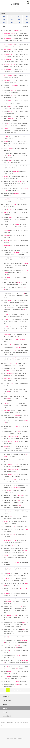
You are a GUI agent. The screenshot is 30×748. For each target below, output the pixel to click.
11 (14, 690)
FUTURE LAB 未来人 (8, 719)
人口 (19, 22)
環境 (27, 16)
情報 (12, 22)
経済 (12, 19)
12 (17, 690)
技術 (4, 19)
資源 (27, 19)
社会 (4, 22)
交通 (19, 19)
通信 (27, 22)
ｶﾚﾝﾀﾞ (19, 16)
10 (11, 690)
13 (20, 690)
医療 (4, 16)
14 (23, 690)
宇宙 (12, 16)
